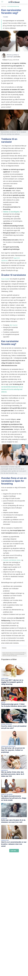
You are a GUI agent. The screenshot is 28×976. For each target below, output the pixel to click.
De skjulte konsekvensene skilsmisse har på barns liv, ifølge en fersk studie (13, 798)
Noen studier (5, 279)
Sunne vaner (4, 678)
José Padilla (16, 56)
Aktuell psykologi (6, 724)
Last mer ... (14, 850)
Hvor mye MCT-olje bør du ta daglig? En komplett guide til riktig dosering (12, 682)
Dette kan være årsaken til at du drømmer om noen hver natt (13, 821)
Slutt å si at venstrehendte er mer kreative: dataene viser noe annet (14, 844)
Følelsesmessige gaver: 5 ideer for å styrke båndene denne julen (13, 705)
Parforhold (4, 770)
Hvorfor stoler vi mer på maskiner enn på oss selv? (14, 727)
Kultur (3, 702)
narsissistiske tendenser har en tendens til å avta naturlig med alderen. (12, 389)
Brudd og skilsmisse (7, 794)
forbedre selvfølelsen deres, (12, 560)
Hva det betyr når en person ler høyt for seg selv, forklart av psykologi (13, 750)
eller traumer (14, 325)
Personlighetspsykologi (13, 6)
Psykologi (3, 6)
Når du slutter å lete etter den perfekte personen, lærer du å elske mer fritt (12, 774)
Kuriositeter (5, 840)
